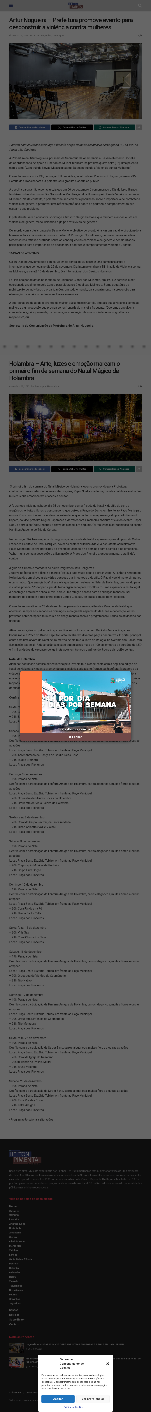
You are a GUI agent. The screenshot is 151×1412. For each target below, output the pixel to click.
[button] (108, 1364)
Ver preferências (93, 1399)
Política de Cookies (73, 1407)
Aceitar (58, 1399)
